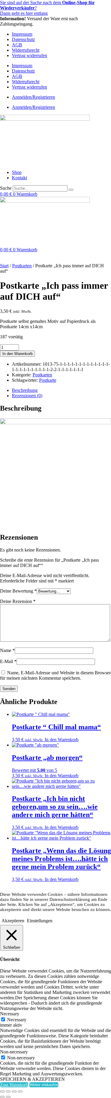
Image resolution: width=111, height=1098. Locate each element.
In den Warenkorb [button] (61, 739)
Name (7, 650)
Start (4, 265)
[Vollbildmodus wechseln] (8, 1091)
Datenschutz (23, 39)
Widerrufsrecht (25, 50)
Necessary (16, 1019)
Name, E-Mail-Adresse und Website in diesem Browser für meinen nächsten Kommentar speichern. (55, 675)
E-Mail (8, 661)
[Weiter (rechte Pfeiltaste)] (8, 1097)
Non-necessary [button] (14, 1051)
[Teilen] (14, 1091)
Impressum (22, 34)
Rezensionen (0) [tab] (27, 395)
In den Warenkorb (17, 353)
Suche (6, 188)
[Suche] (71, 190)
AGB (17, 44)
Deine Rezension (18, 601)
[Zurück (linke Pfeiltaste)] (2, 1097)
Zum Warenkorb (14, 1085)
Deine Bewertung (18, 590)
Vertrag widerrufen (29, 55)
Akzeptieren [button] (12, 920)
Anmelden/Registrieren (33, 97)
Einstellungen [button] (39, 920)
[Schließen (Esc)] (20, 1091)
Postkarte (47, 380)
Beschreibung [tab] (25, 390)
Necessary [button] (9, 1013)
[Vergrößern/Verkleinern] (2, 1091)
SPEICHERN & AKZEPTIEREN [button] (32, 1079)
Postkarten (22, 265)
